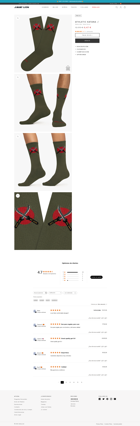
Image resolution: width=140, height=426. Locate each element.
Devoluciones (18, 404)
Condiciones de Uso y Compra (23, 409)
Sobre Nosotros (45, 399)
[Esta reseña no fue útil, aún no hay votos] (105, 318)
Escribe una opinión (96, 277)
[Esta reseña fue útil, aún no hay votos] (102, 318)
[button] (45, 7)
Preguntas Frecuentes (20, 399)
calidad (35, 300)
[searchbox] (38, 292)
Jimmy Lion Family (46, 407)
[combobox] (55, 292)
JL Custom (44, 409)
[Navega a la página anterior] (58, 382)
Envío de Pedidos (19, 402)
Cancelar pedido (117, 424)
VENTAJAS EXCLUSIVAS (75, 1)
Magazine (44, 402)
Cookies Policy (108, 424)
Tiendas (43, 404)
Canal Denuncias (19, 412)
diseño (48, 300)
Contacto (17, 407)
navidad (42, 300)
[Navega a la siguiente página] (81, 382)
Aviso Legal (17, 415)
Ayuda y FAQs (113, 3)
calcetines (54, 300)
